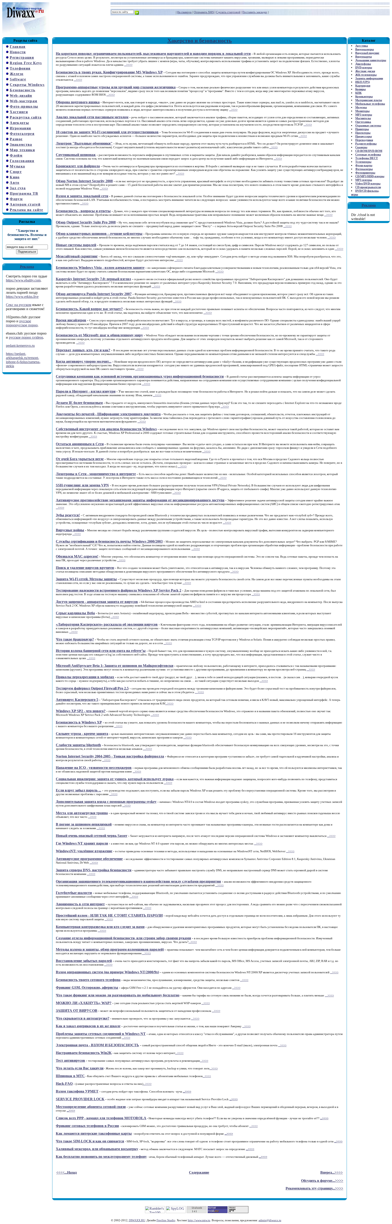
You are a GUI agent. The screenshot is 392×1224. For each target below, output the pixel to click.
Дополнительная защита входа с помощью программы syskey (106, 802)
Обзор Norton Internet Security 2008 (84, 181)
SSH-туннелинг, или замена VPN (82, 485)
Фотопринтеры (365, 172)
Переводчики (364, 140)
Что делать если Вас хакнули (79, 1068)
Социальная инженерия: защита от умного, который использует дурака (115, 779)
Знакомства (21, 144)
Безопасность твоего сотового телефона (88, 980)
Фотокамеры (364, 169)
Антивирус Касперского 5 (77, 700)
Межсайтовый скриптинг (77, 256)
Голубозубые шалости (74, 893)
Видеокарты (363, 56)
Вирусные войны (70, 530)
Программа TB (24, 193)
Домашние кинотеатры (370, 60)
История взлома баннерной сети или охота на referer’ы (101, 651)
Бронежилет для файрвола (78, 166)
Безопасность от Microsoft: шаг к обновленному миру (99, 335)
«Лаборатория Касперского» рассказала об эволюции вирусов (107, 624)
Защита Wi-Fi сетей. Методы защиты (86, 579)
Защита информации (369, 78)
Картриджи (362, 85)
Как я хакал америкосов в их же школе (88, 1026)
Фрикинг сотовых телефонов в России (87, 1126)
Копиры (360, 89)
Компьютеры (364, 96)
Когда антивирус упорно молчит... (83, 361)
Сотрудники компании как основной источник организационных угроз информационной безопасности (140, 376)
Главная (17, 47)
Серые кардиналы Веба (75, 613)
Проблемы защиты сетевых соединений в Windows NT (101, 1034)
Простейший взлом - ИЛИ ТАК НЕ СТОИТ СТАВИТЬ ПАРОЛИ (109, 915)
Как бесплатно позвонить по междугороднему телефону (101, 1156)
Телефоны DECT (366, 158)
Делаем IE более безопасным (79, 403)
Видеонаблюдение (367, 53)
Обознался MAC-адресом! (77, 556)
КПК (358, 93)
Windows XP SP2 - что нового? (80, 711)
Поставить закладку (254, 12)
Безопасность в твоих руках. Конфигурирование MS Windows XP (109, 72)
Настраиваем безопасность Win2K (84, 1053)
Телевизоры (363, 161)
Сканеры (361, 147)
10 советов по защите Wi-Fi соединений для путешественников (107, 132)
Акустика (361, 45)
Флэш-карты (363, 165)
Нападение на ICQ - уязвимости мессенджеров (94, 768)
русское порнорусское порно (22, 323)
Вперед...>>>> (331, 1172)
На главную (184, 12)
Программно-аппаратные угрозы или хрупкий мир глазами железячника (116, 87)
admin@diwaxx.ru (270, 1220)
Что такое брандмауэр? (75, 639)
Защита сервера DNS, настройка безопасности (93, 870)
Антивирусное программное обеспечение (89, 859)
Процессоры (363, 136)
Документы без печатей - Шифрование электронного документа (108, 414)
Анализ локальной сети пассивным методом (92, 117)
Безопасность (22, 90)
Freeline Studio (166, 1220)
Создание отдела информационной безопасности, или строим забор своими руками (123, 938)
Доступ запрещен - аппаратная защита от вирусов (97, 602)
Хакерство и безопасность (199, 41)
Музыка (17, 166)
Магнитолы (363, 118)
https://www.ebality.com (23, 280)
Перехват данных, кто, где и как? (83, 350)
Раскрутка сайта (26, 117)
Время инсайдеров (71, 320)
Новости (18, 52)
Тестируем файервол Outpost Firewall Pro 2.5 (92, 688)
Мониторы (362, 111)
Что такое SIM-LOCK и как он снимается (90, 1141)
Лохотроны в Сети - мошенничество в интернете (96, 474)
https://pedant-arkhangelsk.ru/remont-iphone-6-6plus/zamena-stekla (23, 360)
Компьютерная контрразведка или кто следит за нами (100, 927)
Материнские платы (368, 100)
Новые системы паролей (76, 245)
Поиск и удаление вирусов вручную (85, 568)
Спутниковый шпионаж (76, 155)
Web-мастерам (23, 101)
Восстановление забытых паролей (84, 961)
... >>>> (199, 692)
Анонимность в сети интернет (80, 904)
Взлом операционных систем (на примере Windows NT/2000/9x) (107, 972)
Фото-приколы (24, 106)
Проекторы (362, 132)
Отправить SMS (204, 12)
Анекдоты (19, 123)
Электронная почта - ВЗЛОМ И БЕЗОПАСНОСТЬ (97, 1045)
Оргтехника (363, 122)
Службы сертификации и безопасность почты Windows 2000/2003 (109, 541)
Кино (15, 177)
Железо (16, 74)
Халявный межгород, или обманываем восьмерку (97, 1149)
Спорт (16, 172)
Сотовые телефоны (368, 154)
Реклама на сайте (26, 210)
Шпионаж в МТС (70, 1076)
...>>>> (128, 64)
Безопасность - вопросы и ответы (83, 211)
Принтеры (362, 129)
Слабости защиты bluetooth (78, 745)
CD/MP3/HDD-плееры (369, 176)
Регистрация (22, 57)
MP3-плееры (363, 114)
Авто (14, 183)
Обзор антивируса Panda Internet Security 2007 (94, 294)
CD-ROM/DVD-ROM (368, 151)
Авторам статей (25, 204)
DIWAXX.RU (137, 1220)
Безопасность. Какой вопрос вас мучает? (89, 309)
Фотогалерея (22, 134)
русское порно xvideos (26, 337)
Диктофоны (363, 64)
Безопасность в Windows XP (79, 722)
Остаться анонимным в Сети (80, 444)
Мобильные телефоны (370, 103)
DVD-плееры (363, 67)
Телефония (20, 68)
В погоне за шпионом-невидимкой (84, 824)
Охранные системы (368, 125)
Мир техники (22, 150)
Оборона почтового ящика (78, 102)
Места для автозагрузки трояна (82, 813)
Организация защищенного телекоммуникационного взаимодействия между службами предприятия (138, 881)
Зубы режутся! (68, 515)
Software (18, 79)
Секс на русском (18, 305)
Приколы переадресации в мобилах (85, 677)
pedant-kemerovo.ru (20, 345)
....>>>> (182, 466)
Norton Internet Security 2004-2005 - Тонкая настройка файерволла (110, 756)
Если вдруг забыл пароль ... (78, 790)
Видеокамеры (364, 49)
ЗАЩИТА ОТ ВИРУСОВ (76, 1011)
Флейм (16, 155)
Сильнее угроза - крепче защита (82, 734)
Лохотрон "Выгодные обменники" (84, 143)
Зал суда (18, 188)
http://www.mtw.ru (199, 1220)
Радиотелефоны (366, 143)
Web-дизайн (21, 95)
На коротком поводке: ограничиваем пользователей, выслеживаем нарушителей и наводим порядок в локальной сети (153, 54)
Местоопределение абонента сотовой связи (91, 1107)
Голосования (22, 161)
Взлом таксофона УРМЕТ (77, 1091)
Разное (16, 139)
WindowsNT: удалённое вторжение (84, 851)
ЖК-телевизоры (366, 74)
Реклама (27, 267)
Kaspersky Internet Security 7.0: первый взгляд (93, 279)
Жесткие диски (365, 71)
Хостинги (19, 112)
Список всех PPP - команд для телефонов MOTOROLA (101, 1118)
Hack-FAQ (64, 1084)
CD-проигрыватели (368, 187)
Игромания (20, 128)
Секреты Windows (27, 85)
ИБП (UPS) (362, 82)
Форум (16, 199)
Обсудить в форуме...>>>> (322, 1181)
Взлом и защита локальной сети (82, 196)
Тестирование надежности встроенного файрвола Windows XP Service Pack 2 (118, 590)
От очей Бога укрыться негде (80, 459)
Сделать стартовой (228, 12)
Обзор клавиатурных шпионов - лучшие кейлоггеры (99, 234)
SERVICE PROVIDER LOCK (80, 1099)
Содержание (199, 1172)
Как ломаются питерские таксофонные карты (94, 1133)
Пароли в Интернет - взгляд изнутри (85, 391)
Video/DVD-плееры (367, 183)
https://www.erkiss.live (22, 297)
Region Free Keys (26, 63)
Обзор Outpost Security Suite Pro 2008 (86, 222)
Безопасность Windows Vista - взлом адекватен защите (100, 268)
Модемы (361, 107)
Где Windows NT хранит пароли (82, 843)
